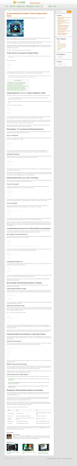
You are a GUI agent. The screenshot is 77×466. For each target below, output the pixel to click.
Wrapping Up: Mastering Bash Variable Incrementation (16, 89)
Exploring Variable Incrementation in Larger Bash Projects (16, 88)
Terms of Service (53, 458)
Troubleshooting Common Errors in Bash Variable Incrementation (17, 86)
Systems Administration (25, 17)
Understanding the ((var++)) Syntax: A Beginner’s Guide (16, 82)
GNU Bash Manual (11, 378)
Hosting (58, 40)
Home (48, 458)
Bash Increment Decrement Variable (14, 382)
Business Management (61, 46)
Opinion (58, 49)
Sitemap (64, 458)
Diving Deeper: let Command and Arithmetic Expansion (16, 83)
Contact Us (59, 458)
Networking (59, 48)
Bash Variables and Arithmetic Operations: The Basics (16, 87)
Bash (11, 17)
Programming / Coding (17, 17)
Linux (58, 42)
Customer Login (69, 458)
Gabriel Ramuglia (34, 17)
